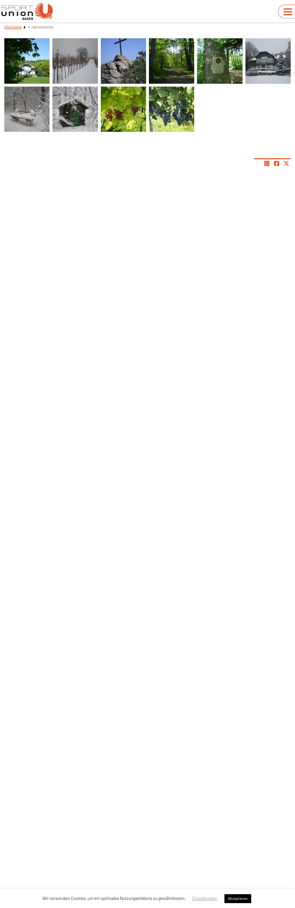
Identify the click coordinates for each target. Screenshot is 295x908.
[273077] (171, 109)
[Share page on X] (286, 163)
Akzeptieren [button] (238, 898)
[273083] (171, 60)
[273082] (123, 60)
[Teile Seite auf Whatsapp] (266, 163)
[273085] (27, 60)
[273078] (268, 60)
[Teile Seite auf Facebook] (276, 163)
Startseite (13, 26)
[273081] (75, 60)
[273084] (219, 60)
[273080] (75, 109)
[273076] (123, 109)
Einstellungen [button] (204, 898)
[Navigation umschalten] (288, 11)
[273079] (27, 109)
